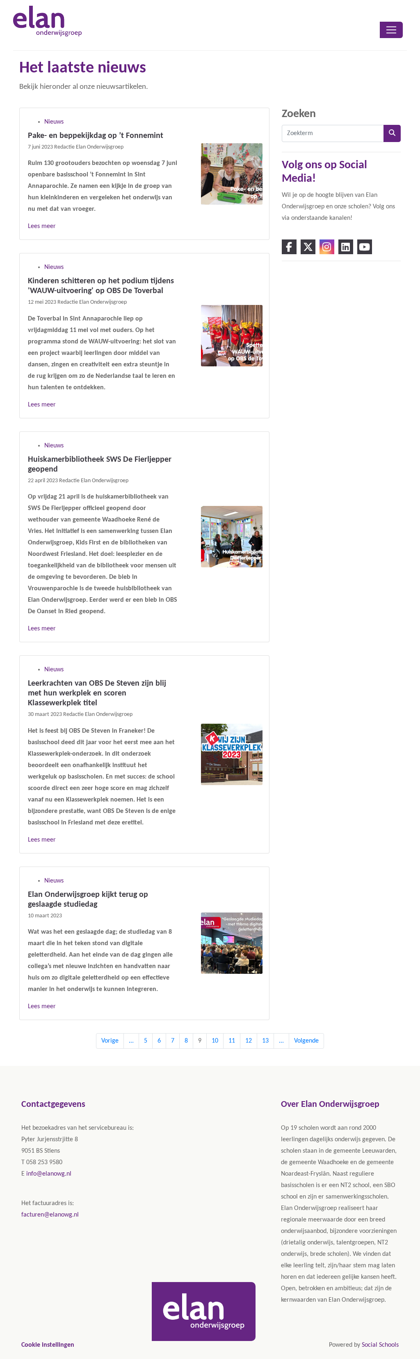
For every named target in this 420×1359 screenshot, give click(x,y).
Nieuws (54, 122)
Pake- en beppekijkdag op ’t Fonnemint (95, 136)
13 (265, 1041)
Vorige (110, 1041)
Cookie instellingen (47, 1345)
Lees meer (42, 226)
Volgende (306, 1041)
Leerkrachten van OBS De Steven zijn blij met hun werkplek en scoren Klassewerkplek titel (97, 693)
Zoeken (299, 114)
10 (215, 1041)
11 (231, 1041)
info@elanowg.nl (48, 1174)
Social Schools (380, 1345)
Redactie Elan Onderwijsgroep (88, 147)
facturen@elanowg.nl (50, 1215)
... (131, 1041)
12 (248, 1041)
